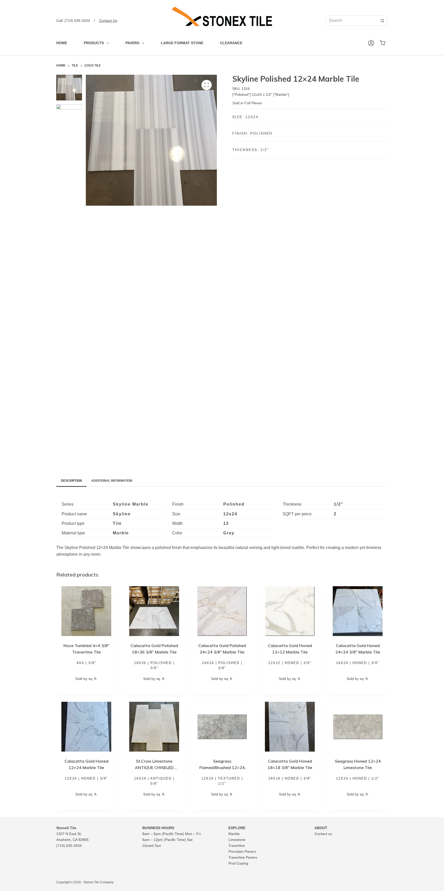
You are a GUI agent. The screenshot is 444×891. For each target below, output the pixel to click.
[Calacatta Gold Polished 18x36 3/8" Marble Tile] (154, 611)
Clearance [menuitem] (231, 43)
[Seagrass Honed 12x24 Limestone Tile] (358, 727)
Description (71, 480)
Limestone (236, 840)
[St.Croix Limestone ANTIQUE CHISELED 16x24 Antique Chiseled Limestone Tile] (154, 727)
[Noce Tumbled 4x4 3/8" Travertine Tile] (86, 611)
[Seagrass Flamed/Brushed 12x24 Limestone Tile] (222, 727)
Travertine (236, 845)
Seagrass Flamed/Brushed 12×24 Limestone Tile (222, 767)
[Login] (371, 43)
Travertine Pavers (242, 857)
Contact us (323, 834)
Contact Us (108, 20)
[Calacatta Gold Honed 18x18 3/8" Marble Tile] (290, 727)
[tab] (71, 480)
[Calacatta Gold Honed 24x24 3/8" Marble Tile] (358, 611)
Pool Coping (238, 863)
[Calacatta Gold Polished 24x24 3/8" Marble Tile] (222, 611)
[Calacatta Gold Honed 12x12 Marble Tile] (290, 611)
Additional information (111, 480)
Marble (234, 834)
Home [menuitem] (61, 43)
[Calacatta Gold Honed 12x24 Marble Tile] (86, 727)
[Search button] (382, 20)
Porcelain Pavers (242, 851)
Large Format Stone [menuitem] (182, 43)
